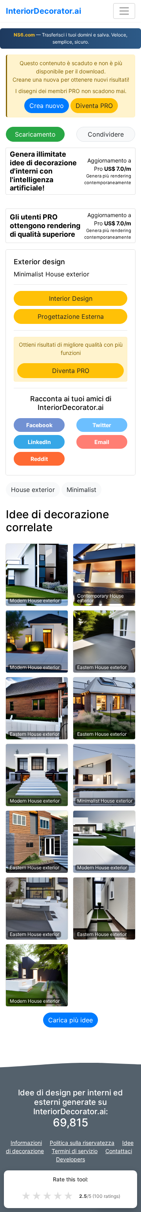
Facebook (39, 425)
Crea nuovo (46, 106)
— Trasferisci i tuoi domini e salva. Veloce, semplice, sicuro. (70, 38)
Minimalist (81, 490)
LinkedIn (39, 442)
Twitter (101, 425)
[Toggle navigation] (124, 11)
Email (101, 442)
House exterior (33, 490)
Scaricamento (35, 134)
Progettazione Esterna (71, 316)
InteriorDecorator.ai (43, 11)
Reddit (39, 458)
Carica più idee (70, 1020)
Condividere (106, 134)
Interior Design (70, 298)
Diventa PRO (94, 106)
